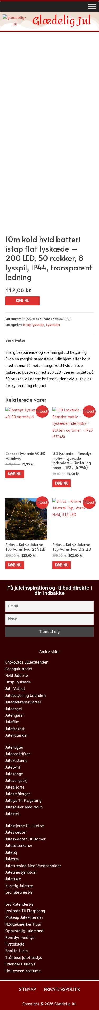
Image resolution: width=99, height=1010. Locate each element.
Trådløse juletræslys (23, 957)
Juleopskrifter (17, 754)
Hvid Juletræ (16, 676)
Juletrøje (13, 879)
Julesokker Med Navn (24, 807)
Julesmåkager (17, 794)
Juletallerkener (18, 846)
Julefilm (12, 722)
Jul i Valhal (15, 689)
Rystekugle (15, 944)
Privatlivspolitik (62, 989)
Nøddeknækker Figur (23, 924)
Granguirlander (18, 669)
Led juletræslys (18, 892)
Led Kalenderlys (19, 904)
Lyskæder (53, 325)
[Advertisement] (49, 88)
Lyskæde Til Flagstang (25, 911)
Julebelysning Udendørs (26, 695)
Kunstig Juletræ (19, 886)
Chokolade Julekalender (26, 662)
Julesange (14, 774)
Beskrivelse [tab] (15, 340)
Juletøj (11, 852)
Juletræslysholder (21, 872)
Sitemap (27, 989)
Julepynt (12, 767)
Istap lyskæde (33, 325)
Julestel (12, 814)
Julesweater (16, 832)
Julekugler (14, 747)
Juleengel (13, 709)
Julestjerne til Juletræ (25, 826)
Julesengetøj (16, 781)
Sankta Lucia (16, 951)
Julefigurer (14, 715)
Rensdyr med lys (19, 938)
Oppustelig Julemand (24, 931)
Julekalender (16, 735)
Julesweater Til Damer (25, 839)
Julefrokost (15, 729)
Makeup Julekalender (24, 917)
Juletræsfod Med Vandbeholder (33, 866)
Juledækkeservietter (23, 702)
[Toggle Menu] (92, 6)
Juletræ (12, 859)
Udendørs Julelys (20, 964)
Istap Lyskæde (18, 682)
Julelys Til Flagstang (23, 801)
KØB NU (22, 300)
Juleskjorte (15, 787)
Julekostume (16, 760)
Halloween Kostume (23, 971)
